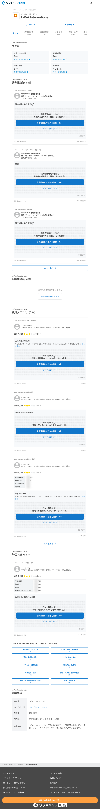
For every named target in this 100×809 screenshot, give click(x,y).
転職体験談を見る (59, 59)
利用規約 (53, 783)
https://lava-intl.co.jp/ (38, 707)
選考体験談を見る (20, 72)
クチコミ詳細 (82, 383)
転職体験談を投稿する (50, 296)
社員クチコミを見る (21, 59)
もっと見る (48, 268)
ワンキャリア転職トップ (9, 764)
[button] (50, 116)
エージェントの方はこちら (14, 783)
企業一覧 (20, 764)
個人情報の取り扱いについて (15, 787)
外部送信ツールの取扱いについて (63, 787)
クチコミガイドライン (12, 778)
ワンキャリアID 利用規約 (13, 792)
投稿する (71, 24)
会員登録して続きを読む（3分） (50, 123)
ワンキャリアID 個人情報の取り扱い (65, 792)
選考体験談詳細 (81, 141)
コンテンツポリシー (58, 773)
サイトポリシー (9, 773)
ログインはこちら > (50, 129)
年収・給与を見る (59, 72)
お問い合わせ (55, 778)
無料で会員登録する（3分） (50, 800)
